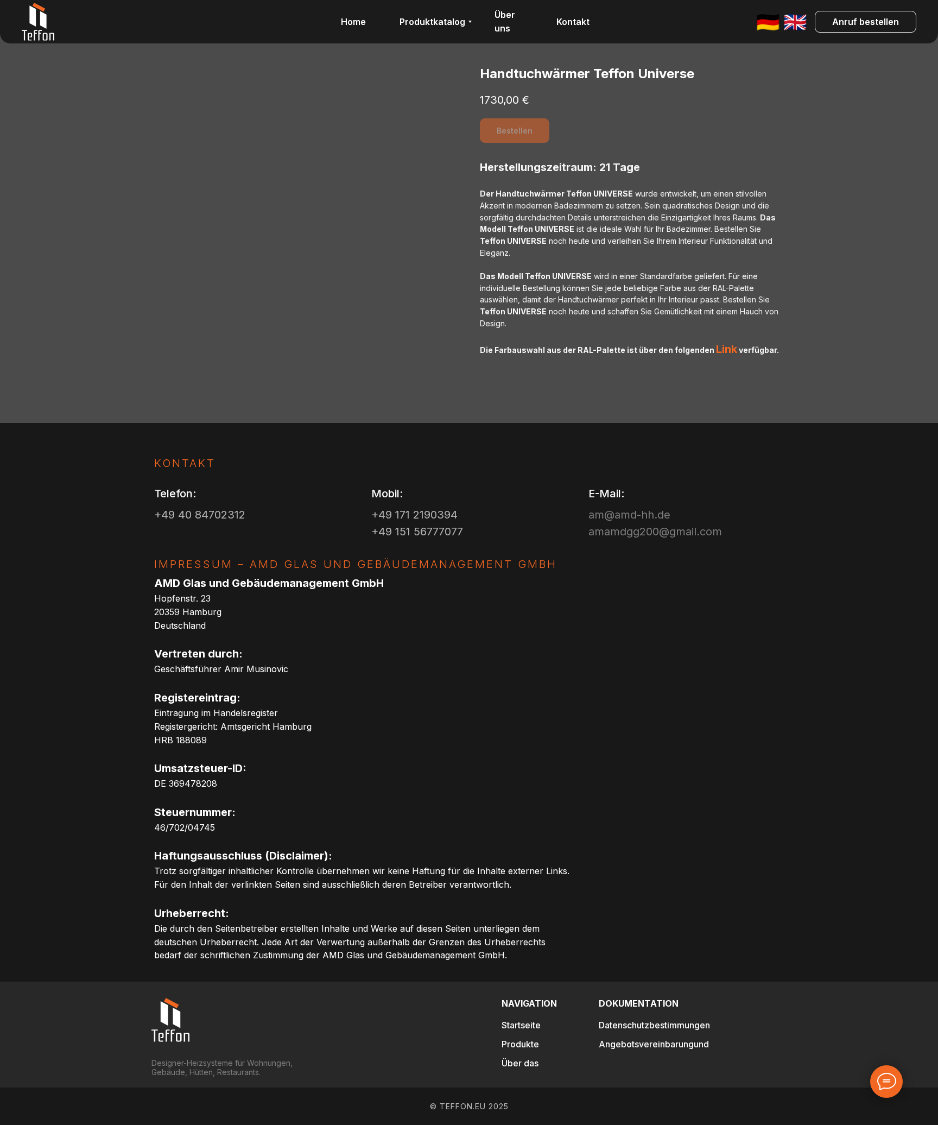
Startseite (521, 1025)
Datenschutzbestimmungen (654, 1025)
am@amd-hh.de (629, 514)
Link (726, 349)
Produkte (520, 1044)
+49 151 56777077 (417, 531)
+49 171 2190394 (414, 514)
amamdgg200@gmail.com (655, 531)
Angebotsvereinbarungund (654, 1044)
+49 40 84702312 (199, 514)
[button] (865, 22)
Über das (520, 1063)
